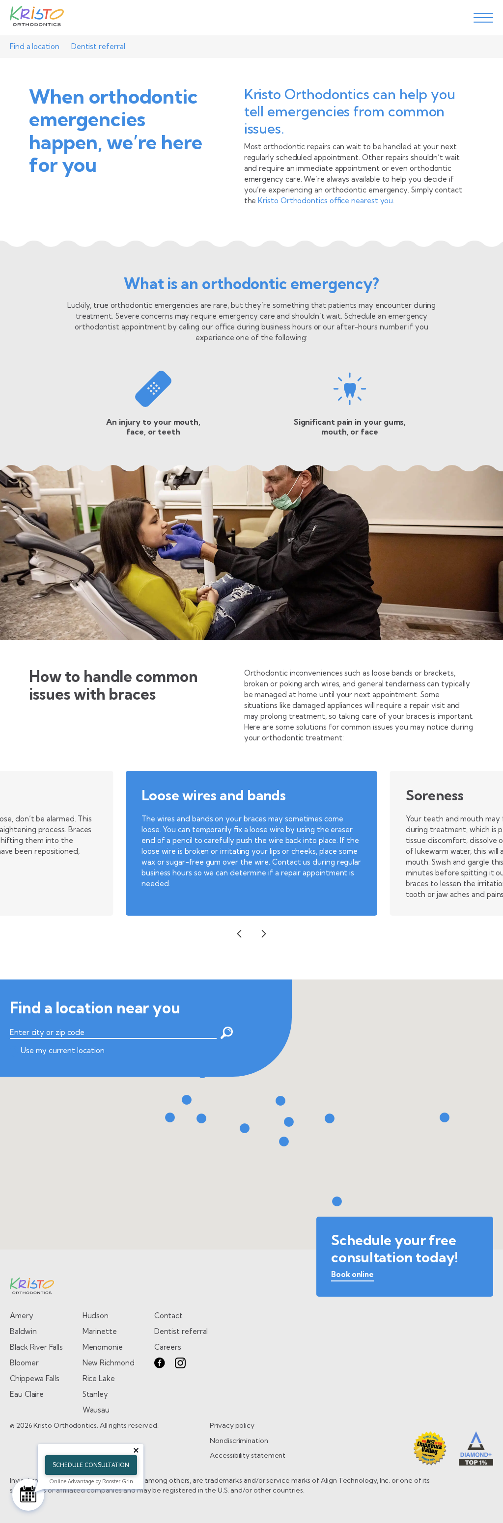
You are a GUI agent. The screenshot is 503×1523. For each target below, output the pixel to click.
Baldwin (23, 1331)
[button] (239, 934)
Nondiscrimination (239, 1440)
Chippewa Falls (34, 1378)
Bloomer (24, 1362)
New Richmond (109, 1362)
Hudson (96, 1315)
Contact (168, 1315)
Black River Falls (36, 1347)
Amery (21, 1315)
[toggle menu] (483, 18)
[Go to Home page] (37, 17)
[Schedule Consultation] (28, 1495)
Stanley (95, 1394)
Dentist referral (98, 46)
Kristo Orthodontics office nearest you (325, 200)
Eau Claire (27, 1394)
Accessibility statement (247, 1455)
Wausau (96, 1409)
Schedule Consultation (91, 1465)
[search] (225, 1033)
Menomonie (103, 1347)
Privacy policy (232, 1425)
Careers (167, 1347)
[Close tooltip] (136, 1450)
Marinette (100, 1331)
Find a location (34, 46)
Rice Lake (99, 1378)
